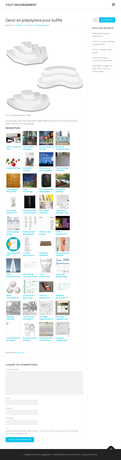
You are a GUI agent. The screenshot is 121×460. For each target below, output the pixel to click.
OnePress (57, 454)
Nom (8, 398)
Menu (113, 4)
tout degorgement (21, 4)
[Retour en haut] (111, 449)
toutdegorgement (41, 25)
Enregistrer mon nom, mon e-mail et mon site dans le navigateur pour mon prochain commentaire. (42, 432)
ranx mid (21, 353)
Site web (9, 418)
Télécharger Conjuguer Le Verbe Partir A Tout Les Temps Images (102, 68)
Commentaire (13, 369)
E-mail (9, 408)
